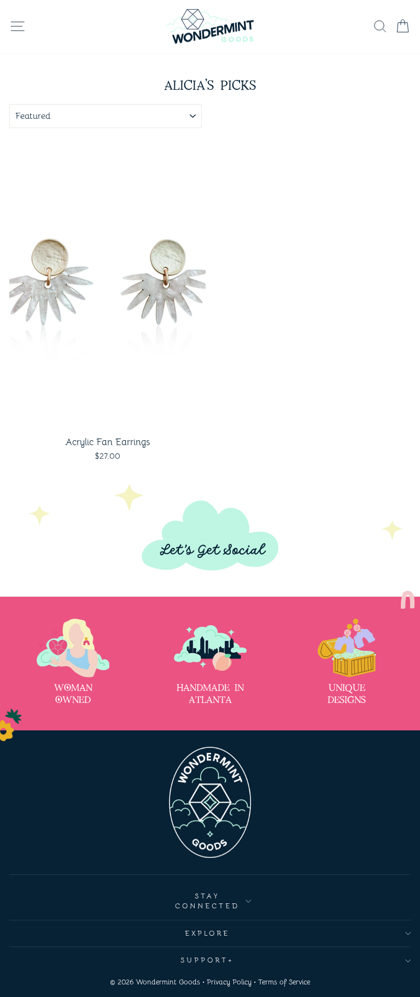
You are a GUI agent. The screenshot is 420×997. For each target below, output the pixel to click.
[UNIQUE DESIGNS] (347, 648)
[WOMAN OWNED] (73, 648)
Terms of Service (284, 982)
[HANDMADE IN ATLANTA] (210, 648)
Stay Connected (207, 901)
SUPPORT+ (207, 960)
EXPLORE (207, 933)
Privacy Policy (229, 982)
